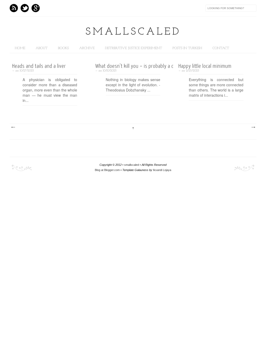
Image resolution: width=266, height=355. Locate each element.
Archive (87, 48)
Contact (220, 48)
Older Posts (253, 127)
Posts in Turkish (187, 48)
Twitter (25, 8)
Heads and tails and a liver (39, 66)
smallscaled (133, 32)
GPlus (35, 8)
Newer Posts (13, 127)
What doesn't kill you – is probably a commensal (133, 66)
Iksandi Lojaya (162, 170)
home (20, 48)
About (42, 48)
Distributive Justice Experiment (133, 48)
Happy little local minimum (204, 66)
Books (63, 48)
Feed (14, 8)
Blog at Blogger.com (108, 170)
